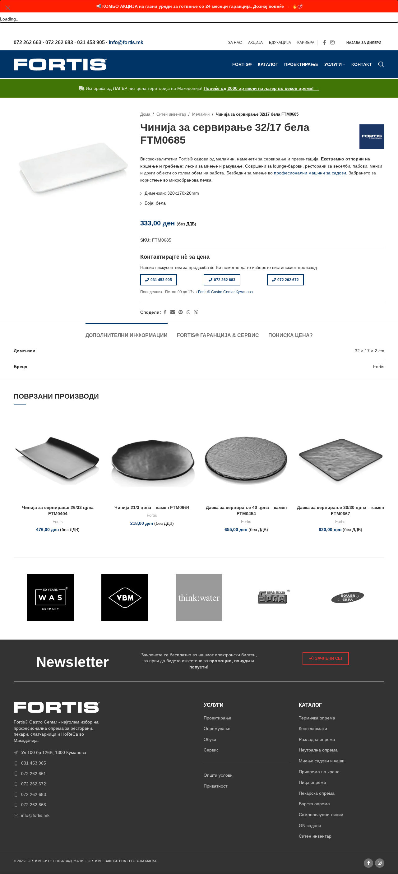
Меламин (201, 114)
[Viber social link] (196, 312)
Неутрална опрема (318, 749)
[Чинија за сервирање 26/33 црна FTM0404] (58, 458)
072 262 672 (288, 280)
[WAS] (50, 597)
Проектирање (217, 717)
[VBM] (125, 597)
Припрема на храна (319, 771)
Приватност (215, 786)
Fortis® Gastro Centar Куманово (225, 292)
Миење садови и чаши (322, 760)
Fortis (58, 521)
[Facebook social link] (324, 43)
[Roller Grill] (347, 597)
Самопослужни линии (321, 814)
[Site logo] (60, 64)
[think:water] (199, 597)
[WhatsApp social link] (188, 312)
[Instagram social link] (332, 43)
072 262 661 (33, 773)
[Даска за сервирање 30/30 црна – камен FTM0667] (340, 458)
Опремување (217, 728)
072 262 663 (33, 804)
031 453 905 (161, 280)
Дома (145, 114)
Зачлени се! (328, 658)
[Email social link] (173, 312)
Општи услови (218, 775)
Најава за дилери (363, 42)
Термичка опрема (317, 717)
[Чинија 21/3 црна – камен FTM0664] (152, 458)
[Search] (381, 64)
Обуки (210, 739)
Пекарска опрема (317, 793)
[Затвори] (8, 8)
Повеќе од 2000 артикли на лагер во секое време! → (261, 88)
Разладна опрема (317, 739)
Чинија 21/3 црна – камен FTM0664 (151, 507)
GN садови (310, 825)
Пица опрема (312, 782)
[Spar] (273, 597)
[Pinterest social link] (181, 312)
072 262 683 (224, 280)
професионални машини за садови (310, 172)
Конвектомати (313, 728)
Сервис (211, 749)
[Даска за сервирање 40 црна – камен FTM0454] (246, 458)
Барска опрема (314, 803)
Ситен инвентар (171, 114)
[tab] (127, 332)
